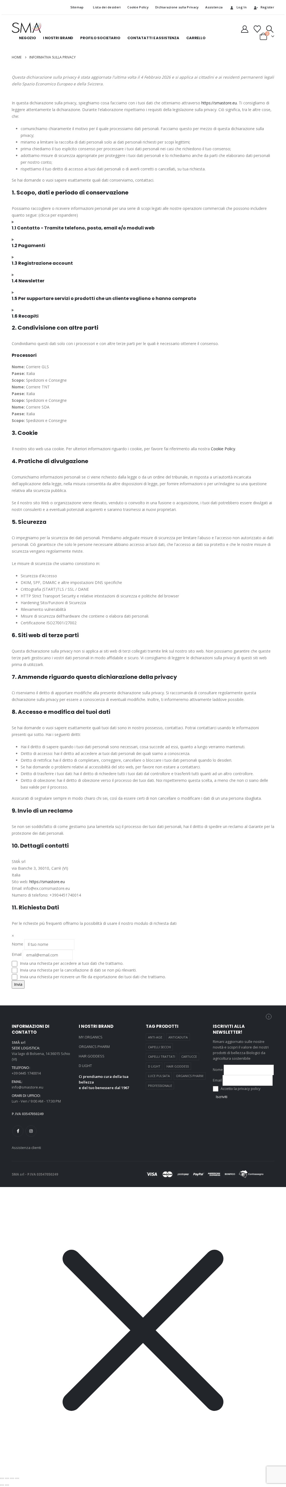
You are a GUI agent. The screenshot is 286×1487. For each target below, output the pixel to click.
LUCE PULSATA (159, 1076)
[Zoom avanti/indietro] (2, 1478)
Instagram (31, 1131)
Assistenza (214, 7)
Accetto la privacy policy (240, 1088)
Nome (17, 944)
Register (267, 7)
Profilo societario (100, 38)
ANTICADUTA (178, 1037)
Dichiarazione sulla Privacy (177, 7)
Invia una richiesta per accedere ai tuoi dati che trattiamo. (71, 963)
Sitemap (77, 7)
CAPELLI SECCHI (159, 1047)
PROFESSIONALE (160, 1085)
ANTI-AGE (155, 1037)
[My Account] (244, 29)
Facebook (17, 1131)
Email (17, 954)
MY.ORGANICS (91, 1037)
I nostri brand (58, 38)
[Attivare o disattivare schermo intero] (7, 1478)
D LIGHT (85, 1065)
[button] (270, 29)
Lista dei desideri (105, 7)
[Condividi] (12, 1478)
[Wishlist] (257, 29)
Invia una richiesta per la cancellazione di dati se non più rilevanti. (78, 970)
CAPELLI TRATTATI (161, 1056)
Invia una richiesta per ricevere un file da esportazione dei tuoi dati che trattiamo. (92, 976)
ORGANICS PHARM (94, 1046)
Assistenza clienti (26, 1147)
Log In (242, 7)
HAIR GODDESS (91, 1056)
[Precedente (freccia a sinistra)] (2, 1485)
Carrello (196, 38)
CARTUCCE (189, 1056)
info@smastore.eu (27, 1087)
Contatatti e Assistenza (153, 38)
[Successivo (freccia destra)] (7, 1485)
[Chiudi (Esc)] (17, 1478)
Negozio (27, 38)
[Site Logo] (26, 27)
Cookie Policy (138, 7)
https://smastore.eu (219, 102)
